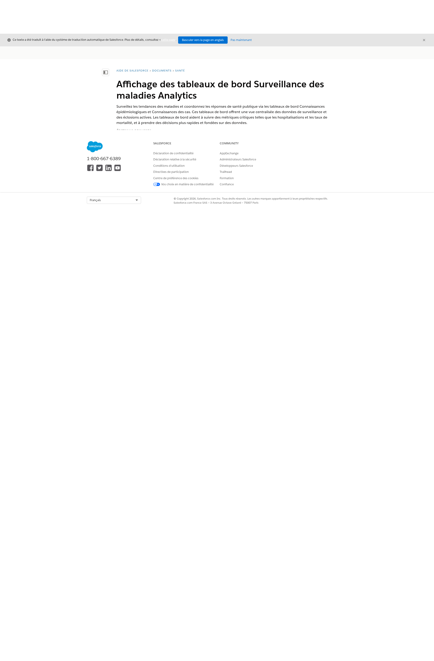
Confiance (227, 184)
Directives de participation (171, 172)
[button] (114, 200)
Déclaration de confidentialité (173, 153)
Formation (227, 178)
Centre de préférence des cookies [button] (175, 178)
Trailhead (226, 172)
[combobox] (114, 200)
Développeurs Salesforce (236, 166)
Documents (162, 70)
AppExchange (229, 153)
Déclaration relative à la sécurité (174, 159)
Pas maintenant (241, 40)
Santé (180, 70)
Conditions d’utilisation (169, 166)
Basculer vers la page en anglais (203, 40)
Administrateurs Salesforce (238, 159)
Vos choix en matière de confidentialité (187, 184)
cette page (168, 40)
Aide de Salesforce (132, 70)
